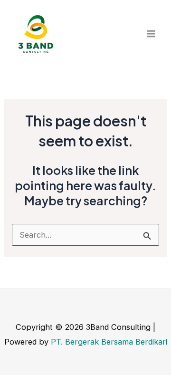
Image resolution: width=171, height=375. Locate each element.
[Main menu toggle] (151, 34)
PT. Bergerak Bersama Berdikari (109, 341)
